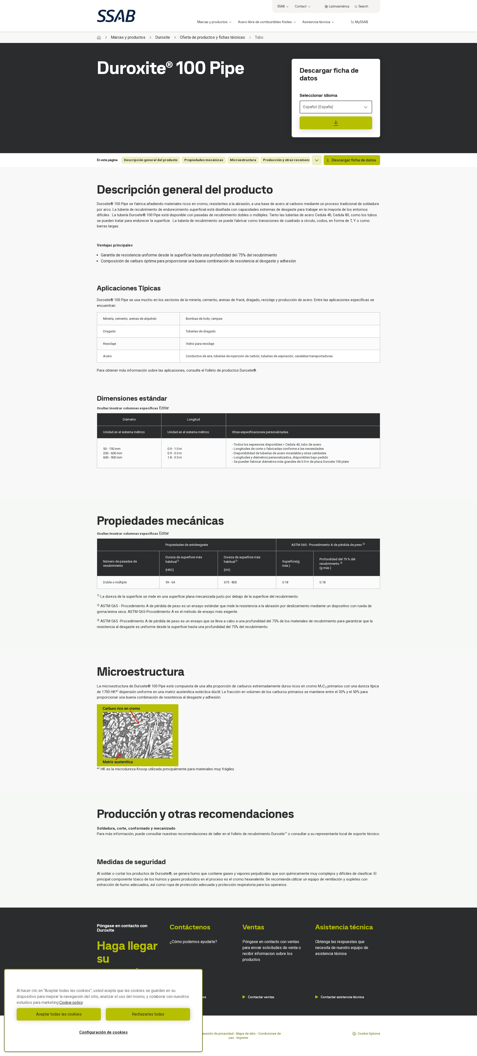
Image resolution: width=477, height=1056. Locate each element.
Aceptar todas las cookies (58, 1014)
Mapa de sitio (246, 1033)
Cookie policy (71, 1002)
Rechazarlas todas (148, 1014)
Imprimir (242, 1038)
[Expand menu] (317, 160)
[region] (103, 1010)
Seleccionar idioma (318, 95)
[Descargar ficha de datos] (336, 122)
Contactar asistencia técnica (342, 997)
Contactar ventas (261, 997)
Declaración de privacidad (215, 1033)
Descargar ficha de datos (354, 160)
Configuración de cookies (103, 1032)
